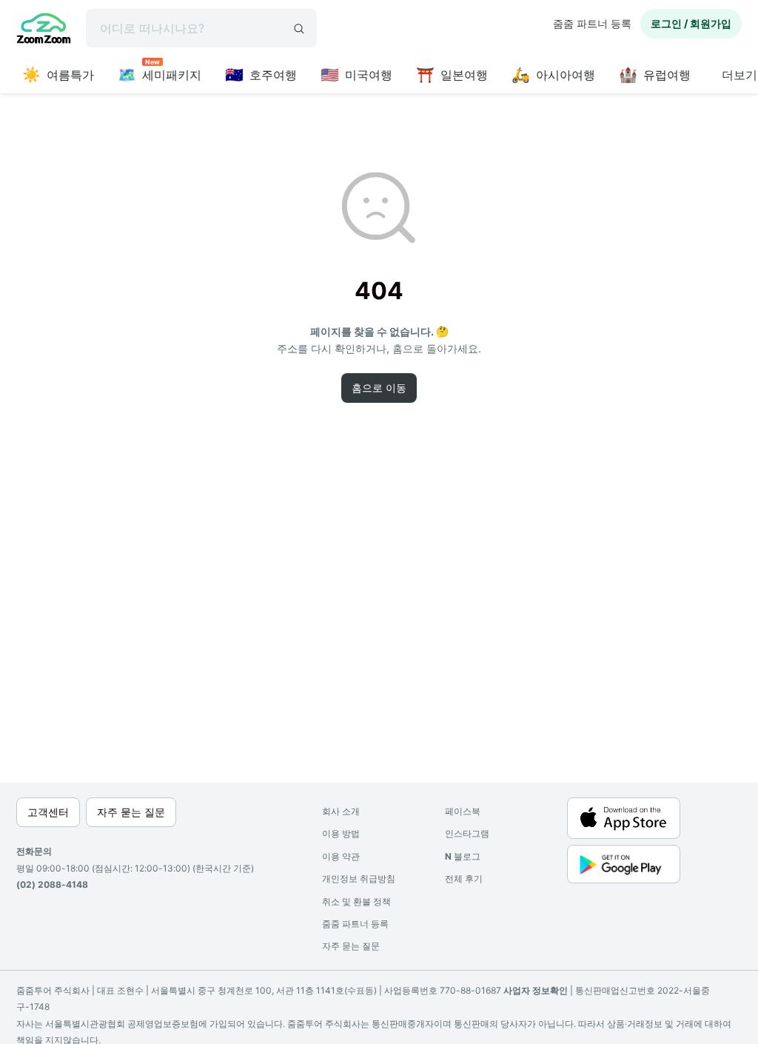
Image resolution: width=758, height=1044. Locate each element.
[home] (43, 30)
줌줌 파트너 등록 (592, 23)
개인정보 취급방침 (358, 878)
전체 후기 (464, 878)
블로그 (462, 856)
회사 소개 (341, 811)
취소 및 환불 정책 (356, 901)
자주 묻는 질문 (351, 945)
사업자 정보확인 (535, 990)
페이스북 (462, 811)
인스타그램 (467, 833)
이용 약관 (341, 856)
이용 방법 (341, 833)
